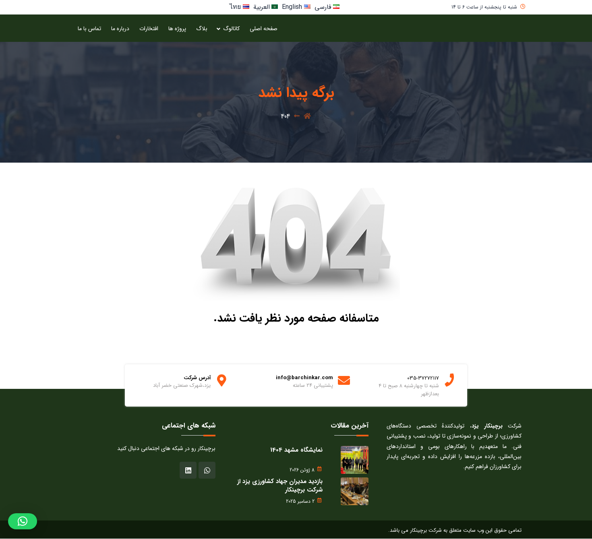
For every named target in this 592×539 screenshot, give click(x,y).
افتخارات (148, 28)
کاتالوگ (231, 28)
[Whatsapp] (207, 470)
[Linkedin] (188, 470)
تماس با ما (89, 28)
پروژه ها (177, 28)
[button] (22, 521)
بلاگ (201, 28)
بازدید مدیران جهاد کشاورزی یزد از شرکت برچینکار (280, 486)
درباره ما (120, 28)
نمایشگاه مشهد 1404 (296, 450)
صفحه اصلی (263, 28)
